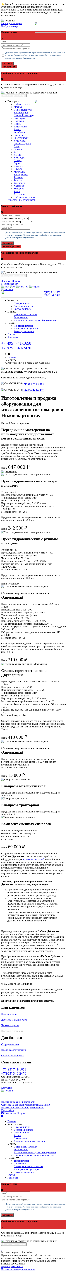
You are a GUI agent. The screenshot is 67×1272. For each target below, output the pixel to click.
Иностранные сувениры (26, 328)
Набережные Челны (24, 197)
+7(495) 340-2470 (33, 390)
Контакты (12, 337)
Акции (17, 1135)
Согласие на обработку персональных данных (25, 1104)
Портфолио (20, 1163)
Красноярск (20, 140)
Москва (18, 107)
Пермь (17, 123)
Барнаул (18, 163)
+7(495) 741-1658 (51, 292)
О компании (20, 1138)
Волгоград (19, 118)
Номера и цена (9, 1014)
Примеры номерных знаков (28, 1166)
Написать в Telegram (15, 1113)
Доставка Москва (10, 281)
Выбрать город (22, 104)
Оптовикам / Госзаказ (25, 314)
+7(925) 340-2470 (51, 295)
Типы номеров (21, 1160)
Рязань (17, 129)
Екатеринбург (21, 138)
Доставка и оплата (23, 306)
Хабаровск (19, 185)
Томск (17, 191)
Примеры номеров (24, 325)
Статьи (11, 334)
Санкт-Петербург (23, 109)
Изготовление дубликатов (21, 200)
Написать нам (9, 67)
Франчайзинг (21, 317)
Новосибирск (21, 112)
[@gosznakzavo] (34, 286)
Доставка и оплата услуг (14, 1019)
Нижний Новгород (24, 115)
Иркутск (18, 166)
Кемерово (19, 188)
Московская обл (9, 283)
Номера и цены (22, 303)
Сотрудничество (10, 1044)
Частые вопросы (22, 309)
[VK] (12, 286)
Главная (11, 357)
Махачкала (19, 171)
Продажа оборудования (13, 1050)
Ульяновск (19, 183)
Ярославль (19, 121)
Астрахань (19, 194)
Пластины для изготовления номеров (34, 1155)
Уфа (16, 152)
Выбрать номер (9, 26)
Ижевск (18, 169)
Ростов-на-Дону (22, 143)
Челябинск (19, 132)
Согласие (26, 55)
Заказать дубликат (11, 246)
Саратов (18, 149)
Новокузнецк (21, 174)
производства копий (33, 859)
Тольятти (18, 177)
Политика (18, 55)
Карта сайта (7, 1110)
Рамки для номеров (11, 23)
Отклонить (17, 1266)
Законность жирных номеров (29, 1141)
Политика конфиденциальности (18, 1102)
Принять (5, 1266)
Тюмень (18, 180)
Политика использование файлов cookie (22, 1107)
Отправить (7, 63)
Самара (18, 160)
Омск (16, 146)
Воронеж (18, 135)
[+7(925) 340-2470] (5, 286)
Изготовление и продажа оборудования (35, 320)
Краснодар (19, 157)
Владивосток (21, 126)
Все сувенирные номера (13, 96)
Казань (17, 154)
